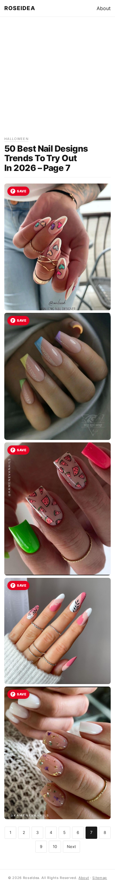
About (104, 8)
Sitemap (99, 878)
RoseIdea (19, 8)
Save (21, 191)
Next (71, 846)
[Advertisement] (57, 78)
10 (55, 846)
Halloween (16, 139)
